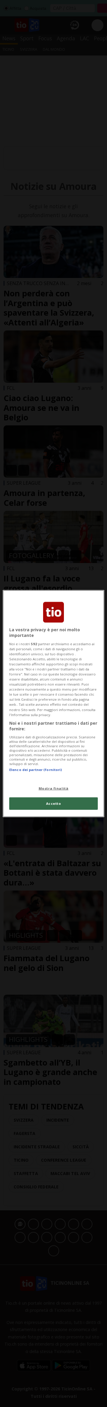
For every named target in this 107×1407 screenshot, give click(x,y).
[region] (53, 703)
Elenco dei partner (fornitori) (35, 769)
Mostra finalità (54, 788)
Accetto (53, 803)
